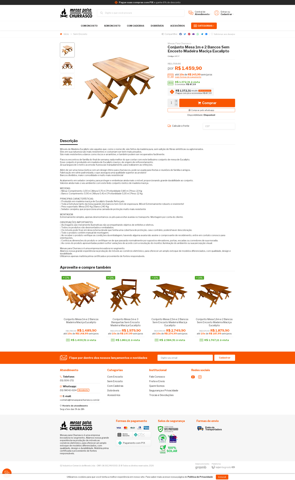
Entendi (222, 477)
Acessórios (113, 395)
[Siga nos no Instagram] (200, 377)
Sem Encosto (80, 34)
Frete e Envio (157, 381)
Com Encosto (115, 376)
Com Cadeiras (115, 385)
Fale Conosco (157, 376)
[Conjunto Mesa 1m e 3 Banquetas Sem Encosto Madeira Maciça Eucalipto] (125, 309)
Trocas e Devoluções (161, 395)
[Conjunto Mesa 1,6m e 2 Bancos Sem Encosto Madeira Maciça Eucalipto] (214, 309)
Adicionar (86, 319)
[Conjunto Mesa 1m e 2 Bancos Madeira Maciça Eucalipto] (81, 309)
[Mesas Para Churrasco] (77, 13)
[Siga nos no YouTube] (193, 377)
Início (66, 34)
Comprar (209, 103)
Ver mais (214, 319)
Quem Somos (157, 385)
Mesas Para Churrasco (179, 43)
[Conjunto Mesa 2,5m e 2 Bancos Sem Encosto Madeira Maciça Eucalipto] (170, 309)
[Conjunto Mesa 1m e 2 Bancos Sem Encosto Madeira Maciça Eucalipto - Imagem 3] (67, 81)
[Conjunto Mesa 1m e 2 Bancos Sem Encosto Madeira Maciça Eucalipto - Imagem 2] (67, 65)
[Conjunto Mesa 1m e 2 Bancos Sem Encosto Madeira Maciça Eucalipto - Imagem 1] (67, 50)
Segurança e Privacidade (163, 390)
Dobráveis (113, 390)
